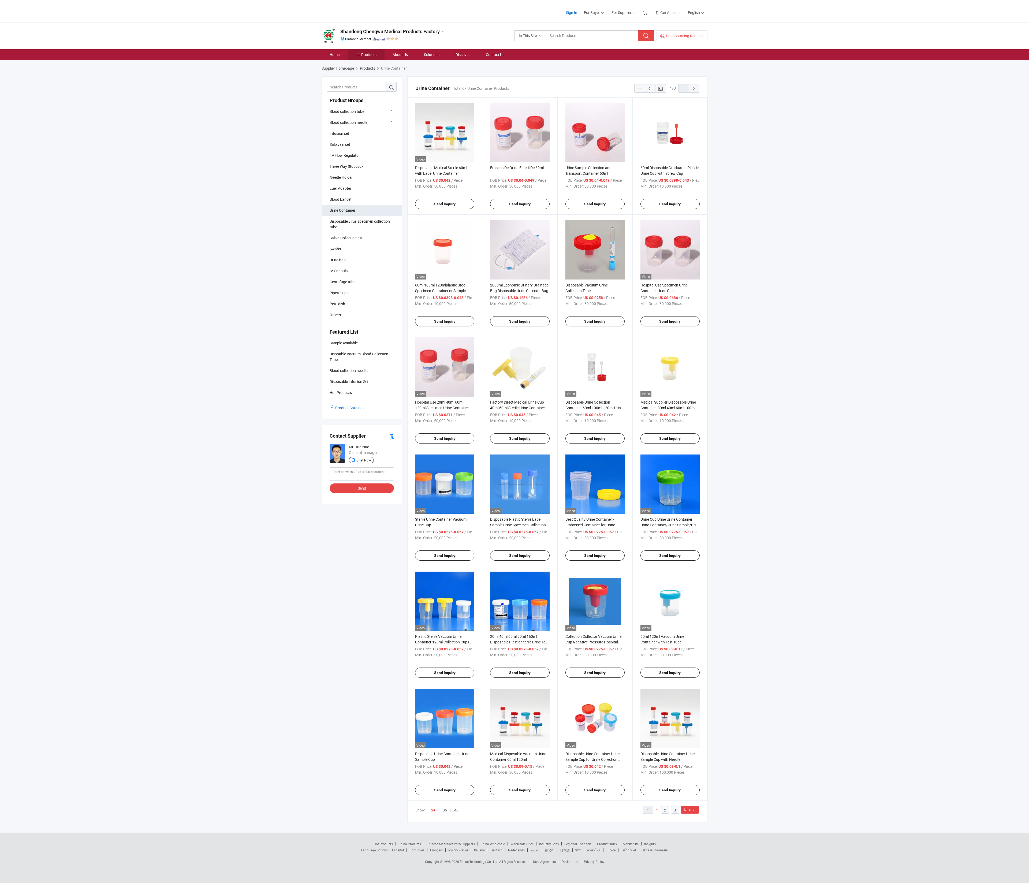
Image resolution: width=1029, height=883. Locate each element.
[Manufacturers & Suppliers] (356, 10)
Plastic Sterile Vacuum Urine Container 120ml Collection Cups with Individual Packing (442, 642)
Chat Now (363, 460)
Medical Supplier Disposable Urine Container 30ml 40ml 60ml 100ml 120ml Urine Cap (668, 408)
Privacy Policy (594, 861)
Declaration (570, 861)
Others (335, 314)
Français (436, 850)
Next (688, 809)
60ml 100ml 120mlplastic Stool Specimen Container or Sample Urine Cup (440, 290)
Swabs (335, 248)
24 (433, 810)
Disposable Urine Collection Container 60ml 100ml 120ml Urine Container (594, 408)
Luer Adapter (340, 188)
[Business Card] (392, 436)
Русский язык (458, 850)
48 (456, 810)
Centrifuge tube (342, 281)
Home (335, 54)
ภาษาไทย (594, 850)
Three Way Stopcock (346, 166)
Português (416, 850)
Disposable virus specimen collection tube (360, 224)
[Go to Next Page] (694, 88)
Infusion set (339, 133)
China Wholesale (492, 844)
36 (445, 810)
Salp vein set (340, 144)
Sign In (571, 12)
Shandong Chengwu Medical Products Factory (390, 31)
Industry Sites (549, 844)
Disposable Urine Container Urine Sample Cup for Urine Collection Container (592, 759)
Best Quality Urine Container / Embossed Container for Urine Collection (590, 525)
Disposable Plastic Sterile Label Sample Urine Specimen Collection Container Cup (518, 525)
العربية (534, 850)
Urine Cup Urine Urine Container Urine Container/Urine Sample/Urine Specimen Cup (670, 525)
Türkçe (611, 850)
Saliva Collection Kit (346, 237)
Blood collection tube (347, 111)
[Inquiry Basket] (645, 12)
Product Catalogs (349, 407)
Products (368, 54)
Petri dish (337, 303)
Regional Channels (577, 844)
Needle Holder (341, 177)
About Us (400, 54)
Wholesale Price (522, 844)
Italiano (479, 850)
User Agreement (544, 861)
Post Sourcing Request (685, 35)
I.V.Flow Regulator (345, 155)
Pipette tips (339, 292)
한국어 (549, 850)
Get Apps (667, 12)
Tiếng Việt (628, 850)
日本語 (565, 850)
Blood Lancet (341, 199)
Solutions (431, 54)
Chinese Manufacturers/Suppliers (451, 844)
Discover (463, 54)
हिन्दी (578, 850)
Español (398, 850)
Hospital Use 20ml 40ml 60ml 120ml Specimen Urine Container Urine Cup (442, 408)
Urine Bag (338, 259)
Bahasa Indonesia (655, 850)
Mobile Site (631, 844)
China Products (409, 844)
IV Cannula (339, 270)
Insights (650, 844)
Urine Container (342, 210)
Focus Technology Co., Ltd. (479, 861)
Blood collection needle (348, 122)
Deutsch (496, 850)
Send (362, 488)
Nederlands (516, 850)
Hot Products (383, 844)
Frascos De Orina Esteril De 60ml (517, 167)
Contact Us (495, 54)
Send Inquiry (445, 204)
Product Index (607, 844)
